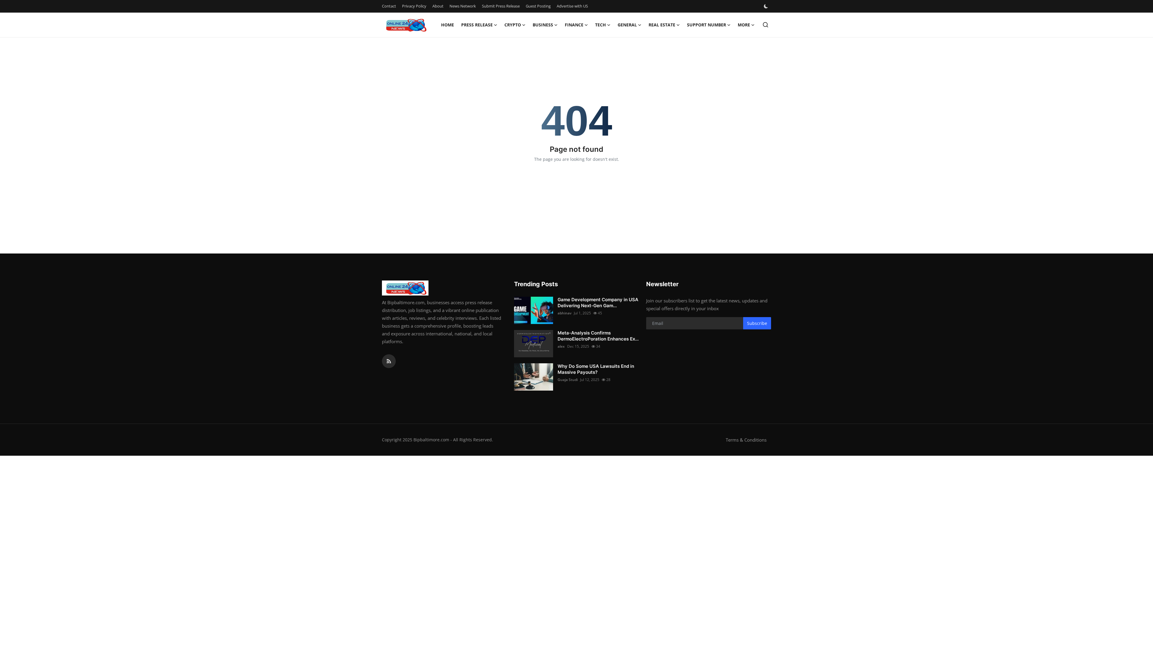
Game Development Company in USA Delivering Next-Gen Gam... (598, 302)
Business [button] (543, 25)
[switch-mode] (766, 6)
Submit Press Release (501, 6)
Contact (389, 6)
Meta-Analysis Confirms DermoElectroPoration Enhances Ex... (598, 336)
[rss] (389, 361)
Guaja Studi (568, 379)
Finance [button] (574, 25)
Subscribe (757, 323)
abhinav (564, 313)
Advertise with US (572, 6)
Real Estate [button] (662, 25)
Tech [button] (600, 25)
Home (447, 25)
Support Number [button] (706, 25)
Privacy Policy (414, 6)
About (437, 6)
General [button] (627, 25)
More (744, 25)
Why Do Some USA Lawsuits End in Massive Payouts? (596, 369)
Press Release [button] (477, 25)
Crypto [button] (512, 25)
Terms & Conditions (746, 440)
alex (561, 346)
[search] (765, 24)
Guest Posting (538, 6)
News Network (462, 6)
